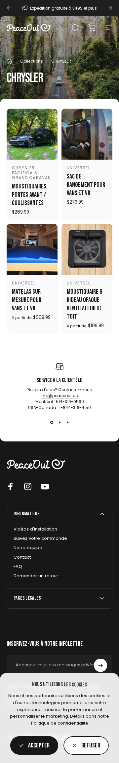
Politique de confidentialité (59, 723)
